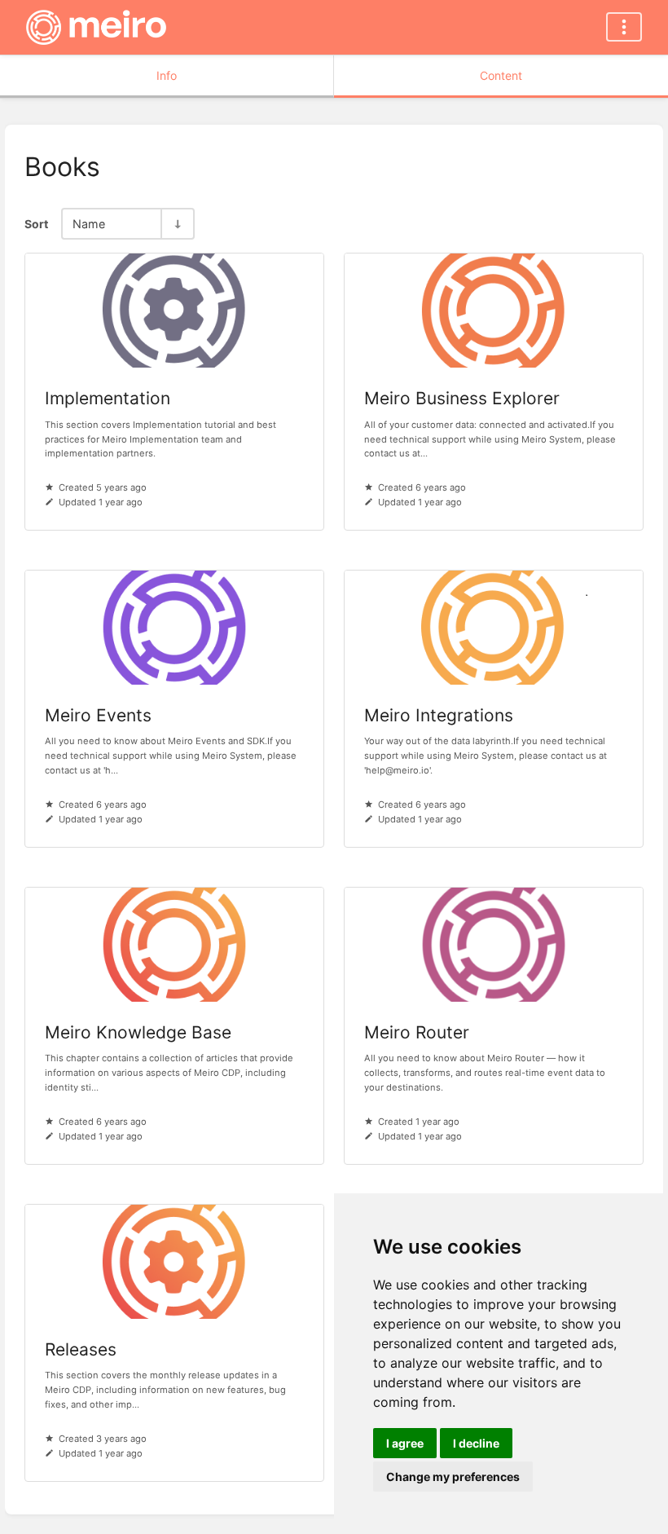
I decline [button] (476, 1443)
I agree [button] (405, 1443)
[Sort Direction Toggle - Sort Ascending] (176, 223)
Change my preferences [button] (453, 1476)
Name (89, 224)
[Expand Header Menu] (624, 27)
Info (166, 75)
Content (501, 75)
